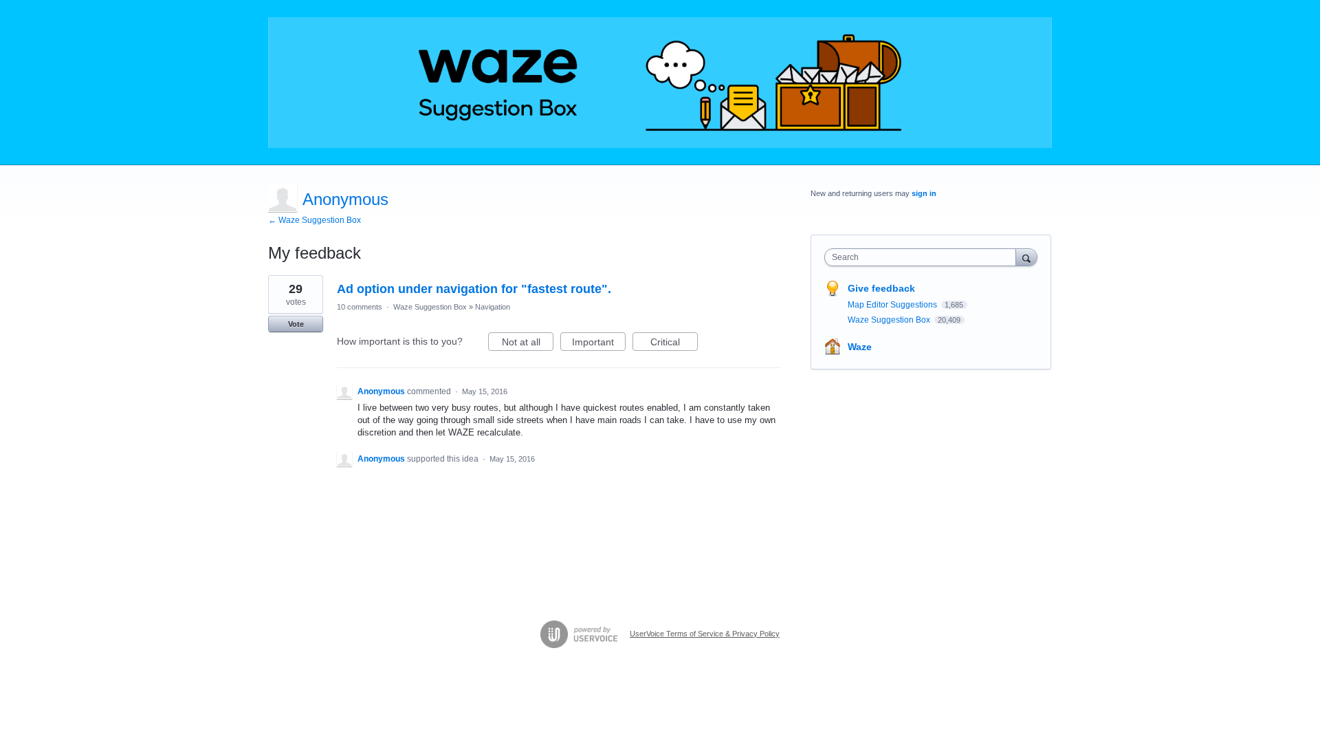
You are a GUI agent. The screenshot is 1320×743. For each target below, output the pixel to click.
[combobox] (923, 257)
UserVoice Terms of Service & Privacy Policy (705, 633)
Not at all (527, 343)
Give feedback (881, 288)
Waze (860, 346)
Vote (296, 324)
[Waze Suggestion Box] (660, 82)
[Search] (1026, 257)
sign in (924, 193)
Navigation (492, 307)
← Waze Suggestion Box (314, 220)
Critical (674, 343)
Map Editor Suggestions (893, 305)
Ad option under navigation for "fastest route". (474, 289)
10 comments (359, 307)
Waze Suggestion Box (430, 307)
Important (599, 343)
